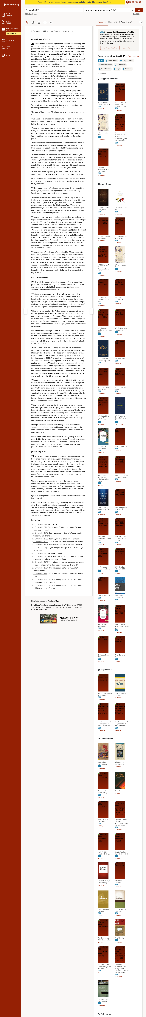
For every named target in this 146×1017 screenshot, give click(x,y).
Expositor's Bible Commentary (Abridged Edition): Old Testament (121, 822)
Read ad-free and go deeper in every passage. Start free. (74, 2)
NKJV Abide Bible (121, 447)
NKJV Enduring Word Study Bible (104, 509)
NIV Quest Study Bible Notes (104, 388)
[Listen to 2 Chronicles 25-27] (51, 22)
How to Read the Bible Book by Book (121, 853)
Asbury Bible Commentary (119, 763)
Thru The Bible (120, 938)
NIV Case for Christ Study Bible (121, 298)
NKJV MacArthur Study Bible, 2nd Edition (120, 538)
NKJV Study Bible (104, 596)
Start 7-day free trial (110, 48)
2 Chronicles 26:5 (40, 556)
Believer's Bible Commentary (103, 792)
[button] (134, 2)
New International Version (42, 601)
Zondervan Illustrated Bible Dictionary (103, 169)
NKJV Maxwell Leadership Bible (104, 568)
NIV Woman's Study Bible (102, 447)
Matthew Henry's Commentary (104, 882)
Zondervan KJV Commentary (103, 1000)
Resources (102, 22)
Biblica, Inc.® (52, 607)
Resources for (111, 56)
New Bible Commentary (119, 882)
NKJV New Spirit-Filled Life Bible (121, 568)
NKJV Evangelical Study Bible (121, 509)
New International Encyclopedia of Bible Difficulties (121, 724)
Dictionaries (105, 1014)
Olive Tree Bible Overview (103, 910)
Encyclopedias (106, 670)
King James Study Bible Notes (121, 237)
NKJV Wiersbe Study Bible (119, 597)
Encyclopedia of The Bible (120, 694)
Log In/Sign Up (136, 2)
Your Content (126, 22)
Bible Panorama (120, 791)
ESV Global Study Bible (121, 209)
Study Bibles (105, 184)
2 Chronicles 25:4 (40, 524)
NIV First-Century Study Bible (121, 329)
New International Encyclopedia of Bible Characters (104, 724)
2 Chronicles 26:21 (40, 568)
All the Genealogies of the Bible (105, 694)
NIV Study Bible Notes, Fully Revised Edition (120, 104)
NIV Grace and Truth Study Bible (104, 103)
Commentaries (106, 739)
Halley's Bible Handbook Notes (104, 853)
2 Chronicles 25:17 (40, 533)
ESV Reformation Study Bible (104, 237)
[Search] (139, 10)
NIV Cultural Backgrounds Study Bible (105, 330)
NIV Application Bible (103, 134)
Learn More (127, 48)
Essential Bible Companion (103, 820)
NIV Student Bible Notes (121, 388)
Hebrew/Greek (114, 22)
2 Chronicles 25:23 (40, 539)
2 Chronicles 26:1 (40, 553)
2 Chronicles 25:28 (40, 544)
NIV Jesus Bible (120, 359)
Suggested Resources (109, 79)
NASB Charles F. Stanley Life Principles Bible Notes (103, 268)
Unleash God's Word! (68, 620)
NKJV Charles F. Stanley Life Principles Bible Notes (103, 478)
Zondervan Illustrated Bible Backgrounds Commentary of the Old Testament (121, 137)
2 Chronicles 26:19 (40, 562)
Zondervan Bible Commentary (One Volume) (104, 966)
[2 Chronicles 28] (92, 311)
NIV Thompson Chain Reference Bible (121, 418)
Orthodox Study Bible (103, 656)
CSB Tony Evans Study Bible (103, 209)
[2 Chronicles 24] (25, 311)
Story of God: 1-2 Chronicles (121, 910)
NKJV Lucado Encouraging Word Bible (104, 538)
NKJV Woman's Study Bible (103, 625)
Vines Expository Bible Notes (120, 656)
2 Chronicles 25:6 (40, 527)
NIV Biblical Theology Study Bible (103, 299)
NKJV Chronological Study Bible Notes (121, 476)
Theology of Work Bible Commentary (104, 939)
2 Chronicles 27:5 (40, 573)
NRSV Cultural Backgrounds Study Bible (122, 626)
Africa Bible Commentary (102, 763)
